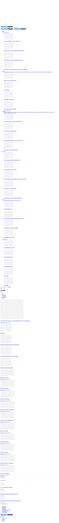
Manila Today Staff (3, 322)
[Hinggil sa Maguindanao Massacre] (8, 264)
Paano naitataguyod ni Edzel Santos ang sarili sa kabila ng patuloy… (13, 198)
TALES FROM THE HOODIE (34, 112)
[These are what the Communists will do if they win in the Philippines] (6, 354)
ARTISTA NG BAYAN (23, 112)
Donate (3, 520)
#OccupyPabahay (2, 333)
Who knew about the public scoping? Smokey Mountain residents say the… (13, 60)
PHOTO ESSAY (14, 200)
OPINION (3, 71)
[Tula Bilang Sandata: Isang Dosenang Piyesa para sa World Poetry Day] (8, 138)
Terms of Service (4, 518)
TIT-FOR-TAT (7, 32)
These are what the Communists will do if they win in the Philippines (9, 356)
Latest (3, 294)
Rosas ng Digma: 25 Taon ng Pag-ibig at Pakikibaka (11, 149)
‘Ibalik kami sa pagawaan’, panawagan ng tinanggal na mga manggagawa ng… (14, 50)
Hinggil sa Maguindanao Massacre (8, 266)
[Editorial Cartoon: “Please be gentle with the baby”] (7, 418)
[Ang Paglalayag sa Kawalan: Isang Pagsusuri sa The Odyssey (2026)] (8, 119)
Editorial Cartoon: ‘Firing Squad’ (4, 377)
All (4, 32)
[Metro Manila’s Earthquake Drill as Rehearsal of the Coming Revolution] (6, 342)
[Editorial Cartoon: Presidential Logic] (7, 471)
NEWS (3, 31)
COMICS (28, 112)
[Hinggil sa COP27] (8, 274)
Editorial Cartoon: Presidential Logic (5, 473)
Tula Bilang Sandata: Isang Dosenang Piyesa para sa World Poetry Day (13, 140)
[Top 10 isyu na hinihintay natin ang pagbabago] (2, 485)
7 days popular (4, 296)
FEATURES (4, 151)
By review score (4, 297)
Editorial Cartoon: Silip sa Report (4, 441)
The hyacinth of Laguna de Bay (8, 209)
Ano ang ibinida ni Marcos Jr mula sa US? (9, 247)
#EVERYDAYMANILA (8, 200)
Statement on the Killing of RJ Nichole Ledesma (10, 80)
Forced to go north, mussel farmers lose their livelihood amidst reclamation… (14, 218)
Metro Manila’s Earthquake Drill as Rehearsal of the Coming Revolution (9, 344)
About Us (3, 519)
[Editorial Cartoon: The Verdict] (7, 429)
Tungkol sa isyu (12, 112)
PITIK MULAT (18, 200)
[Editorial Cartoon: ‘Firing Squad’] (7, 375)
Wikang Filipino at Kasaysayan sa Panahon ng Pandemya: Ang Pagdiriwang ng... (10, 500)
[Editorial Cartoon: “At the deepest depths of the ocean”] (7, 407)
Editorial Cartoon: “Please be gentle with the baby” (7, 420)
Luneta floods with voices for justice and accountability (11, 227)
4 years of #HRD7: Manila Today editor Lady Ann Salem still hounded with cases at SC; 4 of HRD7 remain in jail (15, 320)
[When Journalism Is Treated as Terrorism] (8, 97)
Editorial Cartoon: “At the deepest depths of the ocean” (7, 409)
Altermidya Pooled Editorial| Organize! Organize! (6, 367)
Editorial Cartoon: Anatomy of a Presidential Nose (6, 463)
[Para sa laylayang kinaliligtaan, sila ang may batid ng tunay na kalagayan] (8, 39)
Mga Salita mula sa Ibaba (7, 110)
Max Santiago (2, 464)
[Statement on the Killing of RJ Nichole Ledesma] (8, 78)
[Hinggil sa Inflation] (8, 283)
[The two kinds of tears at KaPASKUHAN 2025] (8, 186)
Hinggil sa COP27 (6, 276)
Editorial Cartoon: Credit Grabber (4, 388)
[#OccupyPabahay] (6, 331)
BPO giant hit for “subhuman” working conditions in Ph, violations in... (9, 494)
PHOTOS (3, 199)
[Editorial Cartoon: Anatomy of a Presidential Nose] (7, 461)
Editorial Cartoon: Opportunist (4, 452)
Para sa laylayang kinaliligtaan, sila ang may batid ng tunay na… (12, 41)
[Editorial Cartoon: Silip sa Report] (7, 439)
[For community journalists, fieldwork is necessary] (8, 167)
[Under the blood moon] (8, 88)
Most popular (4, 295)
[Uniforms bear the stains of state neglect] (8, 235)
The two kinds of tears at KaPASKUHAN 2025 (10, 188)
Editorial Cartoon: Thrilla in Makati (4, 399)
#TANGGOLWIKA (7, 112)
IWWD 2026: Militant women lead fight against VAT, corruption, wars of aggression (15, 179)
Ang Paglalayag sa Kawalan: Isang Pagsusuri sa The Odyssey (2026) (13, 121)
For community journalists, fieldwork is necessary (10, 131)
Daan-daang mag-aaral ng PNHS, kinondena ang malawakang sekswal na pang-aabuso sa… (16, 69)
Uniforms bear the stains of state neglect (9, 237)
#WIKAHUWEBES (17, 112)
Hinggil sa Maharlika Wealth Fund (8, 257)
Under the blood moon (6, 90)
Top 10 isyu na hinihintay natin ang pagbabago (6, 487)
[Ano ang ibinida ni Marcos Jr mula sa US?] (8, 245)
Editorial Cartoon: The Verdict (4, 431)
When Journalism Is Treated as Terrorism (9, 99)
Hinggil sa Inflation (6, 285)
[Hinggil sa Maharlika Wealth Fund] (8, 255)
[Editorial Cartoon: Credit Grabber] (7, 386)
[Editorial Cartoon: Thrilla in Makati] (7, 397)
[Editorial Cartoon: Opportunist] (7, 450)
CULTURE (3, 111)
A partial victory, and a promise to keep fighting (10, 108)
